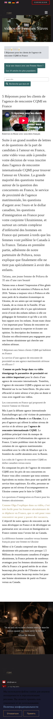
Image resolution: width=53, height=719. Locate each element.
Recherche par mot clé (19, 84)
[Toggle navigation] (45, 11)
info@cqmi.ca (11, 682)
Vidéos (15, 49)
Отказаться (13, 713)
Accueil (7, 49)
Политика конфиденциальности (20, 706)
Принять (31, 713)
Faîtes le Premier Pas (25, 650)
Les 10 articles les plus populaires (21, 71)
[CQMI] (9, 13)
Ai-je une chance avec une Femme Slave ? (24, 66)
